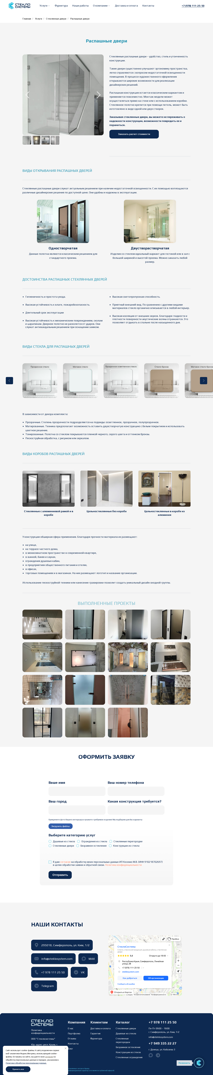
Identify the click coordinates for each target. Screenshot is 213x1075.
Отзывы (72, 1038)
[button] (45, 6)
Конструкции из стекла (128, 1052)
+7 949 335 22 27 (162, 1043)
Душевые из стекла (126, 1033)
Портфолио (74, 1033)
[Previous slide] (27, 94)
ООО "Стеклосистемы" (43, 1038)
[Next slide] (99, 94)
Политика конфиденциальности (123, 864)
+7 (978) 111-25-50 (193, 5)
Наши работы (80, 5)
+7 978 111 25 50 (162, 1022)
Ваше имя (57, 782)
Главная (26, 18)
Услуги (38, 18)
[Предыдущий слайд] (9, 380)
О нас (70, 1028)
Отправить (60, 874)
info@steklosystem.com (161, 1037)
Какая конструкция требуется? (134, 801)
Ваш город (58, 801)
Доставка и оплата (126, 5)
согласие (65, 861)
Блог (70, 1048)
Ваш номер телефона (126, 782)
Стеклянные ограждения (129, 1057)
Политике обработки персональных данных (26, 1063)
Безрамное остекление (128, 1047)
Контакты (148, 5)
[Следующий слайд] (203, 380)
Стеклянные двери (56, 18)
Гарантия (95, 1033)
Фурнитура (61, 5)
